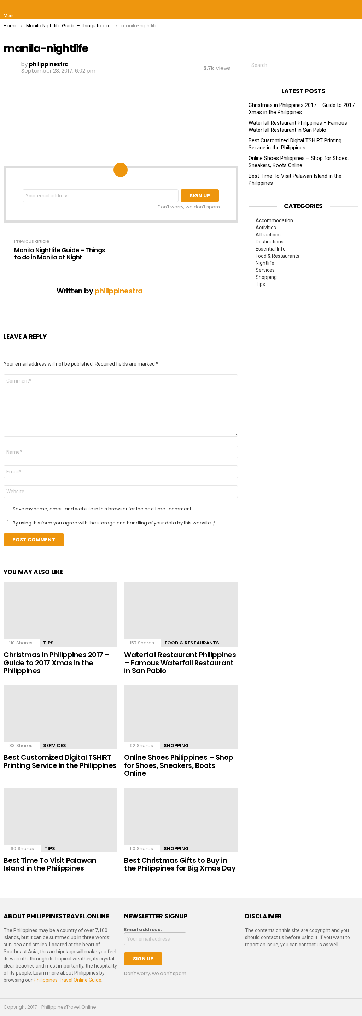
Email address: (143, 929)
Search (351, 66)
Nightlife (265, 263)
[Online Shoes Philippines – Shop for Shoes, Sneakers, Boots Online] (181, 717)
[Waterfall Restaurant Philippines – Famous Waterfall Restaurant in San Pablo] (181, 614)
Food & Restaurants (192, 642)
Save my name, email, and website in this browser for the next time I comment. (102, 509)
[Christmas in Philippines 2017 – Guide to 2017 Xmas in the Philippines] (60, 614)
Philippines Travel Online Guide (67, 980)
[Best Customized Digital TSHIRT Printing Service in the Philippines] (60, 717)
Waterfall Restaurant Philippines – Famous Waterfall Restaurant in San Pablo (180, 663)
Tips (48, 642)
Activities (266, 227)
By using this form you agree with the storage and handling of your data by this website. (114, 523)
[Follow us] (338, 10)
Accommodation (274, 220)
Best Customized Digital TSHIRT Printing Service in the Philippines (60, 761)
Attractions (268, 234)
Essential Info (271, 249)
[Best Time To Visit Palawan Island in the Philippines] (60, 820)
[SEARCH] (352, 10)
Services (54, 745)
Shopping (176, 745)
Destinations (270, 242)
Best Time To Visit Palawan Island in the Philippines (50, 864)
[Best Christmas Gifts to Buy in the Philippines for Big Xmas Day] (181, 820)
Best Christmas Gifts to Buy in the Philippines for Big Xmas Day (179, 864)
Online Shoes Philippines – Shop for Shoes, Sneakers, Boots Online (178, 765)
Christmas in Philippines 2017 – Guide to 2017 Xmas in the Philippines (57, 663)
